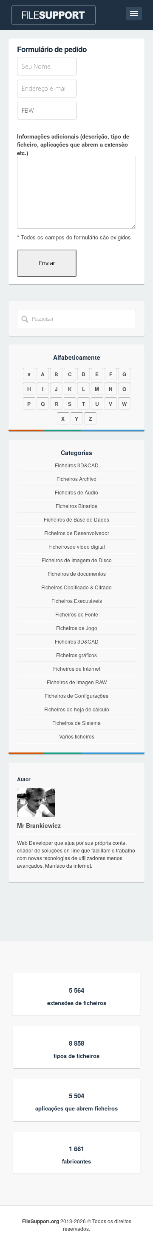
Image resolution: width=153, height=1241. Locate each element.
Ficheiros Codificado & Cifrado (76, 587)
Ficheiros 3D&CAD (77, 465)
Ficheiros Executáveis (76, 600)
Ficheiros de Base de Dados (76, 519)
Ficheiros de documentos (77, 573)
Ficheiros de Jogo (76, 627)
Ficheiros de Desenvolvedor (76, 532)
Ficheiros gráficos (76, 654)
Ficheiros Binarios (76, 505)
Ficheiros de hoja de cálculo (76, 709)
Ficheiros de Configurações (76, 695)
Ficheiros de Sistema (76, 722)
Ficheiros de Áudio (76, 492)
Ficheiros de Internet (76, 668)
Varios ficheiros (76, 736)
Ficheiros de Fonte (76, 614)
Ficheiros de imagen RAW (77, 682)
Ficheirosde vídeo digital (76, 546)
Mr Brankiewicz (39, 825)
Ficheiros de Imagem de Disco (77, 560)
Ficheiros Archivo (76, 478)
